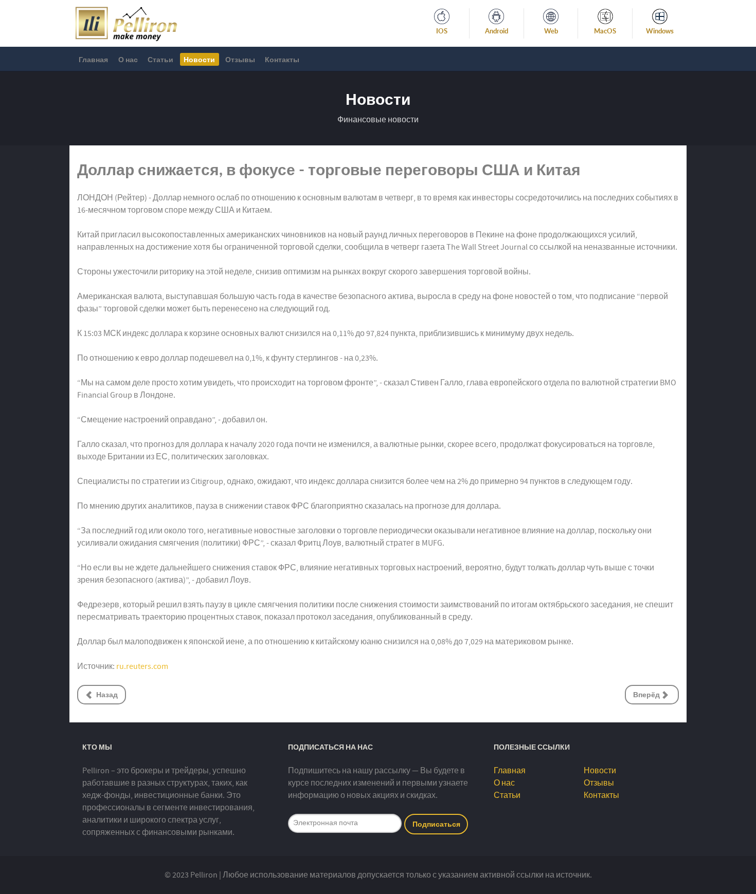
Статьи (507, 795)
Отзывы (599, 783)
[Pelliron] (126, 22)
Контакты (601, 795)
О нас (504, 783)
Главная (510, 770)
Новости (600, 770)
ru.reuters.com (142, 666)
